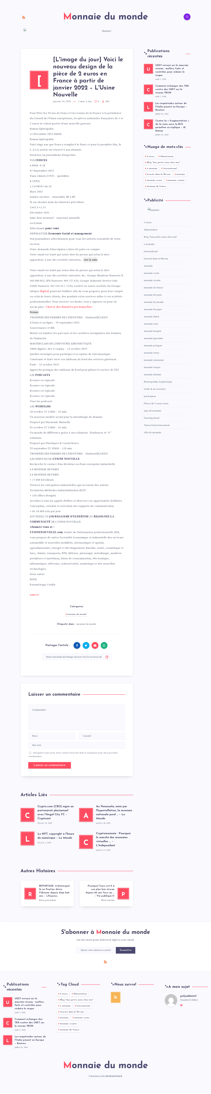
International (170, 168)
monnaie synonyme (154, 360)
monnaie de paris (153, 295)
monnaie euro (151, 324)
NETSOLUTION (113, 1076)
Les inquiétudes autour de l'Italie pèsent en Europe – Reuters (171, 106)
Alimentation (167, 156)
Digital (44, 291)
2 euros (151, 156)
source (34, 595)
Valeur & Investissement (157, 425)
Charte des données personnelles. (69, 307)
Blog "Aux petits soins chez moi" (163, 162)
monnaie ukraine (152, 374)
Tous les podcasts (41, 401)
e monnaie (152, 168)
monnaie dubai (151, 316)
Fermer (34, 312)
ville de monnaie (152, 432)
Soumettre (126, 950)
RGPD (33, 579)
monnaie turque (152, 367)
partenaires (150, 396)
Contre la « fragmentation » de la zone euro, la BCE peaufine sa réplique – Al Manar (172, 126)
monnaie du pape (153, 309)
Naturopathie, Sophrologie (158, 381)
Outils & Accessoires (155, 389)
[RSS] (24, 17)
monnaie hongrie (152, 331)
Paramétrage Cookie (43, 584)
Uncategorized (151, 418)
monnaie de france (156, 186)
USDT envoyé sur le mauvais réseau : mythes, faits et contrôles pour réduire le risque (171, 70)
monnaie (180, 174)
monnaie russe (151, 353)
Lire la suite (90, 260)
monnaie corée (154, 180)
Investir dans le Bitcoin (159, 174)
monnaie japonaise (153, 338)
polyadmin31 (188, 996)
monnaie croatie (176, 180)
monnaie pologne (153, 345)
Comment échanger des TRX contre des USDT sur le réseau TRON (172, 89)
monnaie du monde (77, 614)
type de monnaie (152, 410)
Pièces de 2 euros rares (156, 403)
